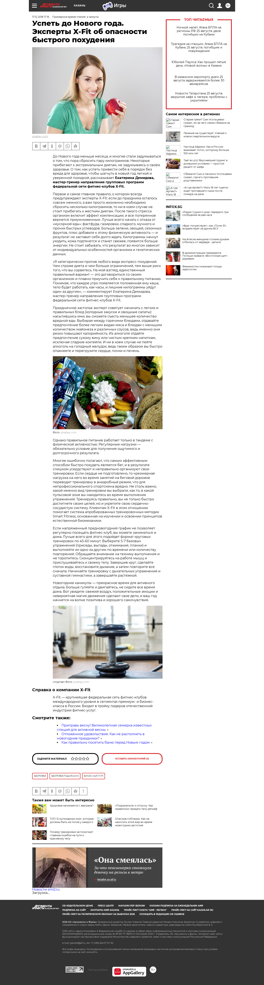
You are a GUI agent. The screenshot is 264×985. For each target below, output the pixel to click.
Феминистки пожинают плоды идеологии (202, 268)
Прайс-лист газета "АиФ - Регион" (145, 910)
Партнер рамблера (98, 970)
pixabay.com (40, 136)
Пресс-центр (106, 905)
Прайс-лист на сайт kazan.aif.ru (192, 910)
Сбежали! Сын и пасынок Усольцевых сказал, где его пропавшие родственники (208, 177)
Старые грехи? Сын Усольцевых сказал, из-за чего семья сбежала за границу (207, 123)
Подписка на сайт (74, 910)
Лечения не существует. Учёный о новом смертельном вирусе (205, 135)
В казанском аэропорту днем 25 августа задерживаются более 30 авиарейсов (198, 80)
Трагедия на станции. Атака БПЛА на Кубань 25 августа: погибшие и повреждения (199, 47)
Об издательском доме (77, 905)
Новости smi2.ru (46, 889)
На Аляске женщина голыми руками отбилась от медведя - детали (205, 241)
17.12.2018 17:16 (40, 16)
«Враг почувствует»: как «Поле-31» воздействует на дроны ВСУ (204, 227)
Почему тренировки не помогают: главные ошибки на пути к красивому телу (72, 835)
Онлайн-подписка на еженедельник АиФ (176, 905)
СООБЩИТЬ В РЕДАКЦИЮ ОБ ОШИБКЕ (161, 914)
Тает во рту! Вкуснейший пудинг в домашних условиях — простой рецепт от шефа (205, 163)
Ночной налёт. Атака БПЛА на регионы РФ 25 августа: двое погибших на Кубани (199, 31)
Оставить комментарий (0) (132, 758)
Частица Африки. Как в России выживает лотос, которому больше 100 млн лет (206, 150)
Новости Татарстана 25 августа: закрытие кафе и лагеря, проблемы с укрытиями (199, 97)
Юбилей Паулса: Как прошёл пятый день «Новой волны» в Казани (199, 63)
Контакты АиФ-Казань (105, 910)
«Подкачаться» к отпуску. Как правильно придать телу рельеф (136, 807)
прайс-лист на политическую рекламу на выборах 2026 (98, 914)
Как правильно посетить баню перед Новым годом (105, 742)
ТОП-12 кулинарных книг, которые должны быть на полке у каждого (72, 820)
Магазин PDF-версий (131, 905)
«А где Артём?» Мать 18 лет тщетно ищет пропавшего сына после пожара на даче (206, 191)
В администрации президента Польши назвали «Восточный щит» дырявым (204, 256)
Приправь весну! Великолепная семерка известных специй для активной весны (104, 727)
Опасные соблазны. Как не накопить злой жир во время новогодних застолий (133, 822)
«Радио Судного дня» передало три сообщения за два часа (205, 213)
